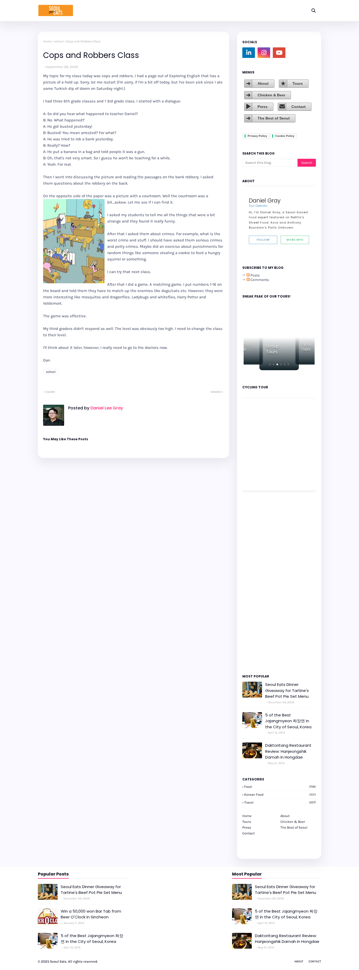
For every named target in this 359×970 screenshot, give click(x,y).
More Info (295, 239)
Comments (259, 280)
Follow (263, 239)
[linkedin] (248, 52)
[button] (270, 364)
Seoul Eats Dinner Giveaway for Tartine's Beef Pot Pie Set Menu (287, 690)
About (263, 83)
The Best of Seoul (274, 118)
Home (47, 41)
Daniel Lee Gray (106, 408)
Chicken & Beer (271, 95)
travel (280, 802)
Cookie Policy (284, 136)
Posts (255, 275)
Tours (298, 83)
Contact (298, 107)
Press (263, 107)
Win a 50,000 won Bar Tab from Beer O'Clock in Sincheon (91, 914)
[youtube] (279, 52)
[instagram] (264, 52)
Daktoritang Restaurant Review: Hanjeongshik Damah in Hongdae (288, 751)
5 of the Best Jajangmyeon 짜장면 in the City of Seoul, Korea (288, 721)
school (59, 41)
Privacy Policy (257, 136)
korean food (280, 794)
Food (280, 787)
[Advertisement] (258, 582)
